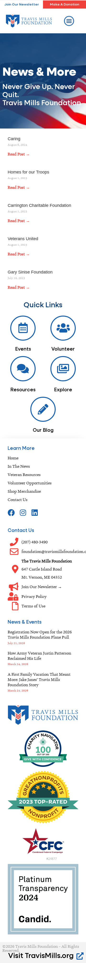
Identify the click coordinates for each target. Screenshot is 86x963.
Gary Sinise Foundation (30, 272)
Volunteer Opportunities (30, 483)
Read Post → (19, 154)
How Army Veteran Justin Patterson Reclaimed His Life (39, 655)
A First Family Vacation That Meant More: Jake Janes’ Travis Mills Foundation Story (39, 679)
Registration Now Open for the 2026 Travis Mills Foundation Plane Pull (40, 634)
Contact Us (17, 499)
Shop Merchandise (24, 491)
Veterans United (23, 238)
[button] (69, 21)
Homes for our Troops (28, 172)
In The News (19, 466)
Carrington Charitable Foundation (39, 205)
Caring (14, 138)
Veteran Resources (24, 474)
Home (13, 458)
